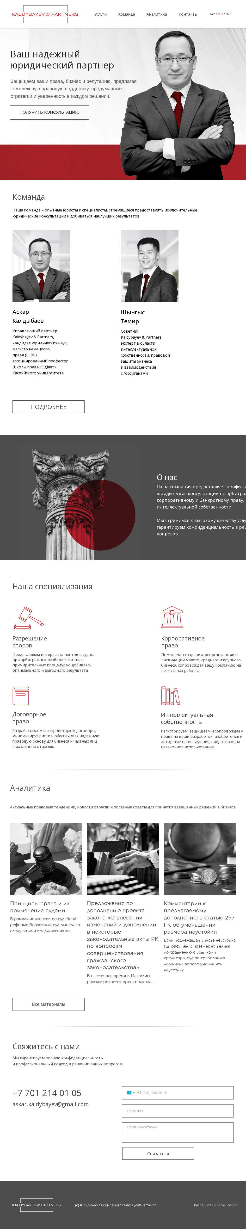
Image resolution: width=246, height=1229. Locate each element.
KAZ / (213, 14)
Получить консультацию (49, 112)
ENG (229, 14)
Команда (126, 14)
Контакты (188, 14)
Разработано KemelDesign (215, 1205)
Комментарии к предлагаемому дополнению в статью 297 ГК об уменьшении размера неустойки (199, 917)
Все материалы (48, 1004)
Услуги (100, 14)
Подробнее (49, 407)
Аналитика (157, 14)
